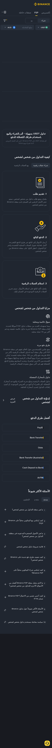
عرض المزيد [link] (12, 400)
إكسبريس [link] (45, 12)
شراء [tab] (43, 20)
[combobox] (42, 27)
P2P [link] (36, 12)
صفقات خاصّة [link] (25, 12)
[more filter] (4, 20)
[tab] (45, 12)
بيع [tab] (32, 20)
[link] (26, 427)
